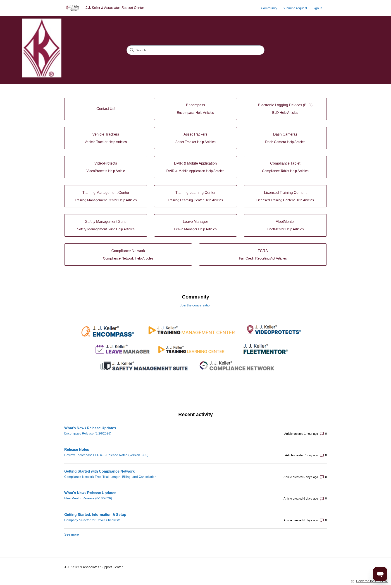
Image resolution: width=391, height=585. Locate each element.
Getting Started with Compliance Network (99, 471)
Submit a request (295, 8)
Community (269, 8)
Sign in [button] (317, 8)
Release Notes (76, 449)
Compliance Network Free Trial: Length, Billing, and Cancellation (110, 476)
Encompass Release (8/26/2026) (87, 433)
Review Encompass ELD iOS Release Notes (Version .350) (106, 455)
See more (71, 534)
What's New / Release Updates (90, 493)
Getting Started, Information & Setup (95, 515)
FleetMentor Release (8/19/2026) (88, 498)
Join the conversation (195, 305)
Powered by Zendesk (372, 581)
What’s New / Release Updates (90, 428)
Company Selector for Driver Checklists (92, 520)
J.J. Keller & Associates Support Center (93, 567)
